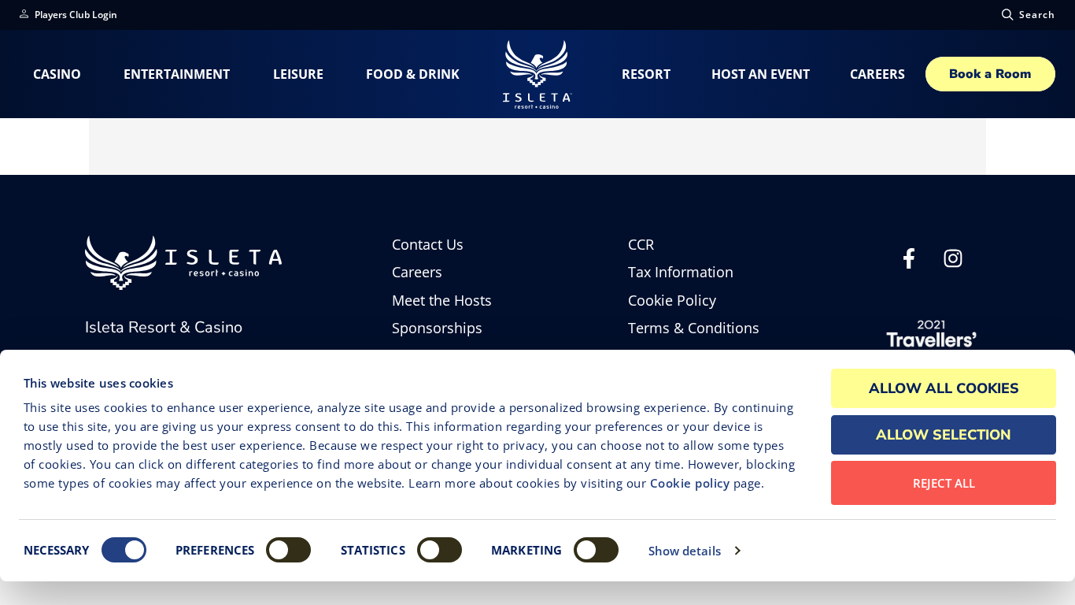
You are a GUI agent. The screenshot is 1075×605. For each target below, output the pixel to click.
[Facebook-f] (909, 263)
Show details (684, 551)
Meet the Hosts (442, 300)
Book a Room (990, 74)
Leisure (298, 74)
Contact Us (428, 245)
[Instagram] (953, 263)
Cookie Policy (672, 300)
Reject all (944, 483)
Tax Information (680, 272)
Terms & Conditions (693, 328)
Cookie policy (690, 483)
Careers (877, 74)
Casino (57, 74)
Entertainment (177, 74)
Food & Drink (413, 74)
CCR (641, 245)
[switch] (288, 549)
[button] (1027, 15)
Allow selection (943, 434)
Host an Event (760, 74)
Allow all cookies (944, 388)
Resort (646, 74)
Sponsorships (437, 328)
